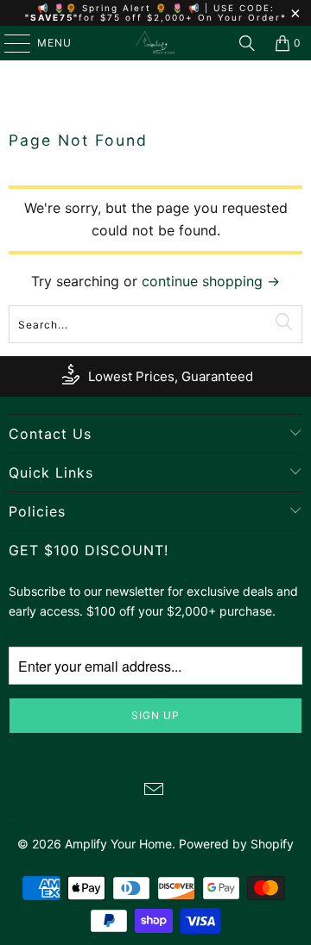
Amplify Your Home (118, 843)
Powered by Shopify (236, 843)
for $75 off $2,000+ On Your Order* (183, 17)
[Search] (247, 43)
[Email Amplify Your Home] (155, 791)
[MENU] (9, 43)
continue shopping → (211, 281)
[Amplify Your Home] (155, 43)
